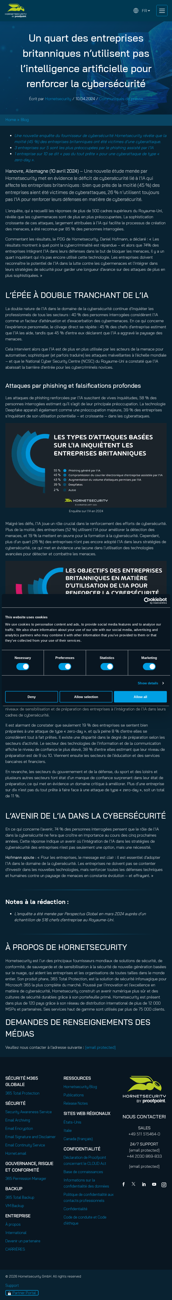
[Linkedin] (144, 1185)
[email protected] (144, 1150)
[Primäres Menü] (162, 10)
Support (12, 1285)
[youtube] (154, 1185)
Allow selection (86, 696)
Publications (74, 1095)
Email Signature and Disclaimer (30, 1136)
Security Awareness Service (28, 1111)
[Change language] (142, 10)
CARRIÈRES (15, 1249)
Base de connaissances (83, 1171)
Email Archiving (17, 1120)
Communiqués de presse (121, 98)
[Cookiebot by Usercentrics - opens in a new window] (147, 600)
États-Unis (72, 1122)
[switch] (64, 666)
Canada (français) (78, 1138)
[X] (134, 1185)
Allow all (140, 696)
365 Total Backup (19, 1197)
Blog (25, 119)
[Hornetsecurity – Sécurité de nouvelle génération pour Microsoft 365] (15, 10)
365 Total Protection (22, 1093)
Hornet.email (15, 1153)
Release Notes (76, 1103)
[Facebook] (124, 1185)
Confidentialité (75, 1208)
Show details (148, 683)
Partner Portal (24, 1292)
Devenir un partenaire (22, 1240)
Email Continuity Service (25, 1145)
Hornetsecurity (58, 98)
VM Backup (14, 1205)
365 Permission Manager (25, 1178)
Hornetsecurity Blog (80, 1086)
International (15, 1232)
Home (10, 119)
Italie (68, 1130)
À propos (13, 1224)
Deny (32, 696)
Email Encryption (19, 1128)
